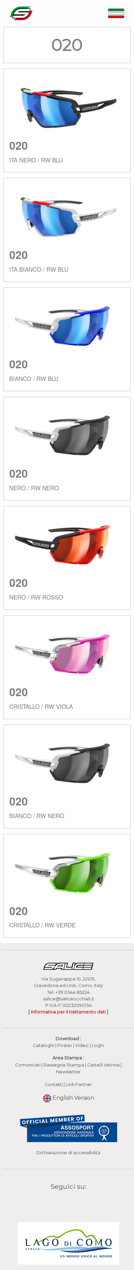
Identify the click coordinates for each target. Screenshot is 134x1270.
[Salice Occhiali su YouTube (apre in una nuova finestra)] (72, 1202)
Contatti (54, 1084)
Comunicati (28, 1065)
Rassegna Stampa (64, 1065)
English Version (72, 1098)
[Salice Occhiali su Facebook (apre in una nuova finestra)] (55, 1202)
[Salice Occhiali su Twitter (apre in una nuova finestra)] (81, 1202)
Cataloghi (43, 1045)
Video (82, 1045)
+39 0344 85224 (72, 992)
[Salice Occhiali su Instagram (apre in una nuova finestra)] (63, 1202)
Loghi (98, 1045)
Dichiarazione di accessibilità (68, 1152)
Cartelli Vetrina (103, 1065)
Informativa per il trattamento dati (68, 1011)
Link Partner (79, 1084)
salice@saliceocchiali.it (68, 998)
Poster (64, 1045)
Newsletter (68, 1071)
